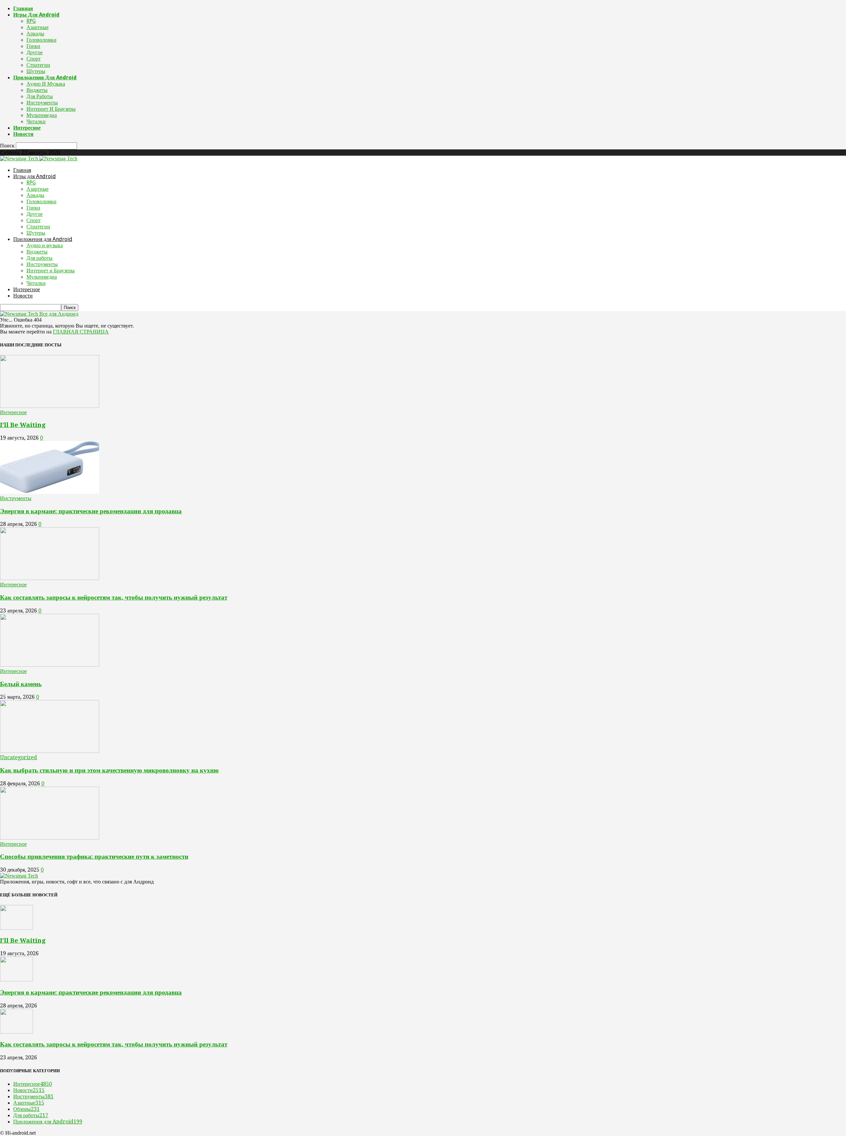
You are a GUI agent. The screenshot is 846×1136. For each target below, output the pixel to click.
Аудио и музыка (45, 84)
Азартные (37, 27)
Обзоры (26, 1109)
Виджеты (37, 90)
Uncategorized (18, 757)
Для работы (39, 96)
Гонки (33, 46)
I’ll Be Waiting (23, 424)
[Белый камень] (49, 665)
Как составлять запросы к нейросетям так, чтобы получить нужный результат (113, 597)
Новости (23, 134)
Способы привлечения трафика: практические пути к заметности (94, 856)
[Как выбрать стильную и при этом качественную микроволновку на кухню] (49, 751)
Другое (34, 52)
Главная (23, 8)
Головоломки (41, 40)
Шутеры (35, 71)
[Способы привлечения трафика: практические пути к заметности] (49, 838)
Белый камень (21, 684)
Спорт (33, 59)
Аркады (35, 33)
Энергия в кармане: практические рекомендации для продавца (91, 511)
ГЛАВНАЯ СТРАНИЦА (81, 331)
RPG (31, 21)
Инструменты (42, 102)
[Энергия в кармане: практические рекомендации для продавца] (49, 492)
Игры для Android (36, 15)
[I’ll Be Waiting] (49, 406)
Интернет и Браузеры (51, 109)
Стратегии (38, 65)
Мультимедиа (41, 115)
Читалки (36, 121)
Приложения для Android (45, 77)
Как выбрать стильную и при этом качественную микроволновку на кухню (109, 770)
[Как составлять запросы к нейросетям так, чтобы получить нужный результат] (49, 578)
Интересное (27, 128)
